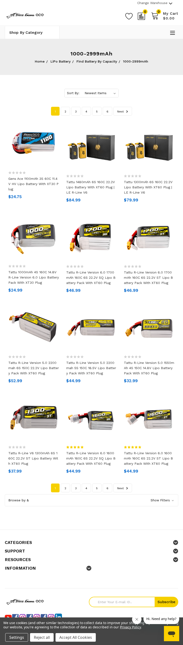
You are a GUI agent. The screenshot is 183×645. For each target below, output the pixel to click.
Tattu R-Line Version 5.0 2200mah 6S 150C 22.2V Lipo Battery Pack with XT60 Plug (33, 368)
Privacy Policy (130, 627)
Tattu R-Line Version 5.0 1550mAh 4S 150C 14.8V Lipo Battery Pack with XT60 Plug (149, 368)
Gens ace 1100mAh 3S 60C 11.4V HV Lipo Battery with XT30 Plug (33, 184)
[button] (91, 500)
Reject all (42, 637)
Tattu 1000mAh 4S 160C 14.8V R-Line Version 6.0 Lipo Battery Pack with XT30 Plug (33, 277)
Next (121, 111)
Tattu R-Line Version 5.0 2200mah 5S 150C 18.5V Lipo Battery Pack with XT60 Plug (91, 368)
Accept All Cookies (75, 637)
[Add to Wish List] (129, 15)
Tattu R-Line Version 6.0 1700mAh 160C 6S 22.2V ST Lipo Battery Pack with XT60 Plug (148, 277)
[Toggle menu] (173, 33)
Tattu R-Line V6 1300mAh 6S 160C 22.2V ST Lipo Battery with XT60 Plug (33, 458)
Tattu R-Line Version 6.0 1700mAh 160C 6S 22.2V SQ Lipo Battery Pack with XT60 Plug (91, 277)
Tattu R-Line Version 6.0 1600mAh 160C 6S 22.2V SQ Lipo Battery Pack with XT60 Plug (91, 458)
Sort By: (73, 93)
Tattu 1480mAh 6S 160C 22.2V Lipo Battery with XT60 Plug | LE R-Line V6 (90, 187)
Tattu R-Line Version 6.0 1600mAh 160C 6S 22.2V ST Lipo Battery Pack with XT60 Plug (148, 458)
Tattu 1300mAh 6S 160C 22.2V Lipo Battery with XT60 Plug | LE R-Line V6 (148, 187)
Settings (16, 637)
